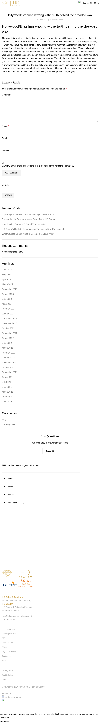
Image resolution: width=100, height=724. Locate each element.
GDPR (4, 680)
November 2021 (9, 362)
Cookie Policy (7, 675)
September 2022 (9, 333)
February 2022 (8, 353)
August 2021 (8, 377)
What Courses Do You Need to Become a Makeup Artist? (28, 234)
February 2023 (8, 309)
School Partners (8, 629)
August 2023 (8, 294)
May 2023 (6, 304)
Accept (14, 722)
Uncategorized (8, 424)
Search (5, 185)
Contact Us (6, 656)
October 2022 (8, 328)
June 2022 (7, 343)
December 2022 (9, 318)
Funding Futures (9, 634)
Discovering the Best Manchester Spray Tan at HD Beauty (28, 219)
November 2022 (9, 323)
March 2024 (7, 284)
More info (4, 721)
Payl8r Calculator (9, 652)
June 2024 (7, 270)
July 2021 (6, 382)
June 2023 (7, 299)
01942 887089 (8, 620)
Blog (50, 8)
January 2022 (8, 358)
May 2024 (6, 275)
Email (5, 138)
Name (5, 126)
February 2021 (8, 397)
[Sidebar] (3, 709)
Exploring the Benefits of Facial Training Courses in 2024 (28, 214)
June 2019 (7, 402)
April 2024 (6, 279)
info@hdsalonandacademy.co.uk (17, 616)
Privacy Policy (7, 671)
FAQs (4, 647)
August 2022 (8, 338)
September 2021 (9, 372)
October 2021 (8, 367)
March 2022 (7, 348)
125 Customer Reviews (25, 586)
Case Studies (7, 643)
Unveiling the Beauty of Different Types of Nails (23, 224)
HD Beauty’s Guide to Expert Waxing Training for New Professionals (33, 229)
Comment (7, 95)
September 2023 (9, 289)
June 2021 (7, 387)
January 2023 (8, 314)
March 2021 (7, 392)
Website (6, 150)
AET (3, 638)
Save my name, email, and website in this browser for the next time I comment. (38, 166)
